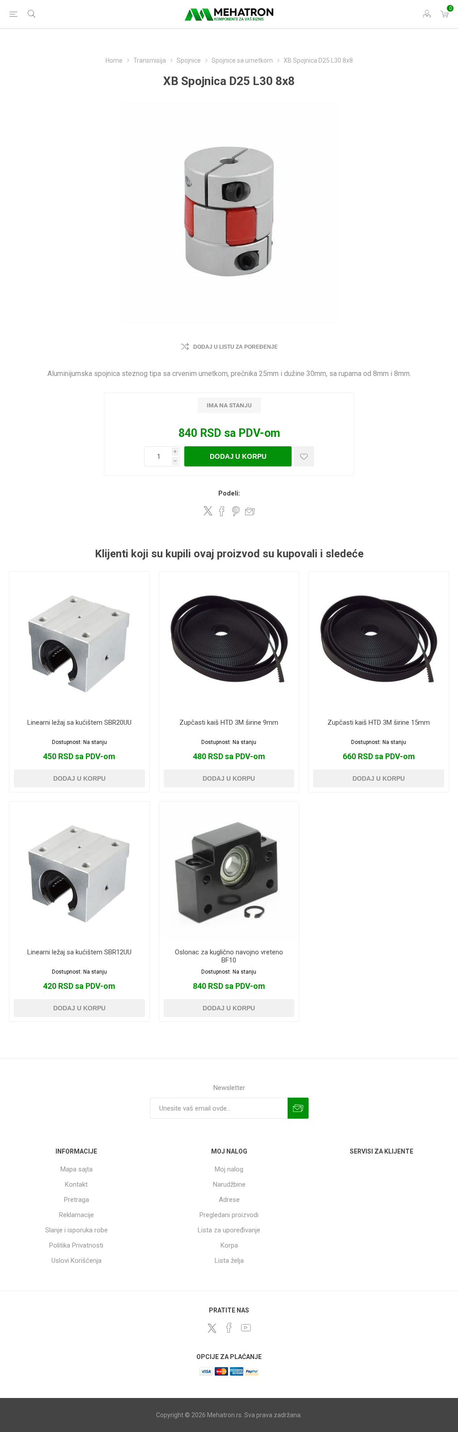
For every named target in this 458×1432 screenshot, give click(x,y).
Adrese (229, 1200)
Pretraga (76, 1200)
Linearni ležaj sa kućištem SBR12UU (79, 952)
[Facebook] (229, 1328)
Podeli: (229, 493)
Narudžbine (229, 1184)
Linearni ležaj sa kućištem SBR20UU (79, 722)
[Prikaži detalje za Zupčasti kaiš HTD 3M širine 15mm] (379, 642)
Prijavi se (298, 1108)
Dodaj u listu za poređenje (235, 347)
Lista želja (229, 1261)
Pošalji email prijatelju (250, 511)
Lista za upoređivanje (229, 1230)
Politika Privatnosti (76, 1245)
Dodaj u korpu (238, 456)
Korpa (229, 1245)
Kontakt (76, 1184)
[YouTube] (246, 1328)
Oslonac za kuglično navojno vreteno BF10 (229, 956)
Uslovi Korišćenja (76, 1261)
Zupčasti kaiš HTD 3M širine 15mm (378, 722)
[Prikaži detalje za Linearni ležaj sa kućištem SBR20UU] (79, 642)
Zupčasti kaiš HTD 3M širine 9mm (228, 722)
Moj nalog (229, 1169)
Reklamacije (76, 1215)
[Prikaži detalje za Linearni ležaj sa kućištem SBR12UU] (79, 872)
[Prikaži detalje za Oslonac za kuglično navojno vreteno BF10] (229, 872)
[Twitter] (212, 1328)
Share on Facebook (222, 511)
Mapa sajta (76, 1169)
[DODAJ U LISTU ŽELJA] (304, 456)
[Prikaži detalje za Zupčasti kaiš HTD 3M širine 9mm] (229, 642)
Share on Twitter (208, 510)
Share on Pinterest (236, 511)
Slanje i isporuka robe (76, 1230)
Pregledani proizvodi (229, 1215)
